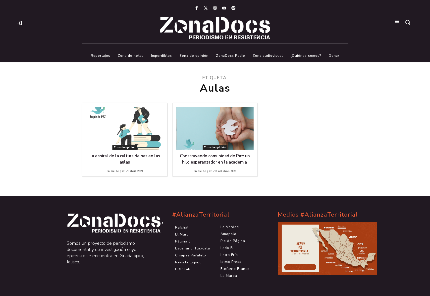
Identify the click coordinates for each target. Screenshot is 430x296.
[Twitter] (205, 8)
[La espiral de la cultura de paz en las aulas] (124, 128)
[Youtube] (224, 8)
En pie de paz (116, 171)
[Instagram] (215, 8)
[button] (407, 22)
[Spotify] (233, 8)
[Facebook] (196, 8)
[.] (19, 22)
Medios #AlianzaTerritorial (318, 215)
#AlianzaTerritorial (201, 215)
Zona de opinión (125, 147)
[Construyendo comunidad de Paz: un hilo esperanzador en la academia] (215, 128)
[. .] (109, 223)
